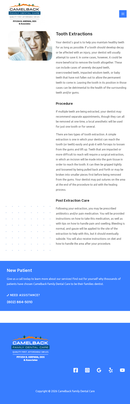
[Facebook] (75, 370)
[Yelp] (110, 370)
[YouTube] (122, 370)
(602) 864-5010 (19, 302)
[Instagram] (87, 370)
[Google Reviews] (99, 370)
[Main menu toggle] (123, 14)
